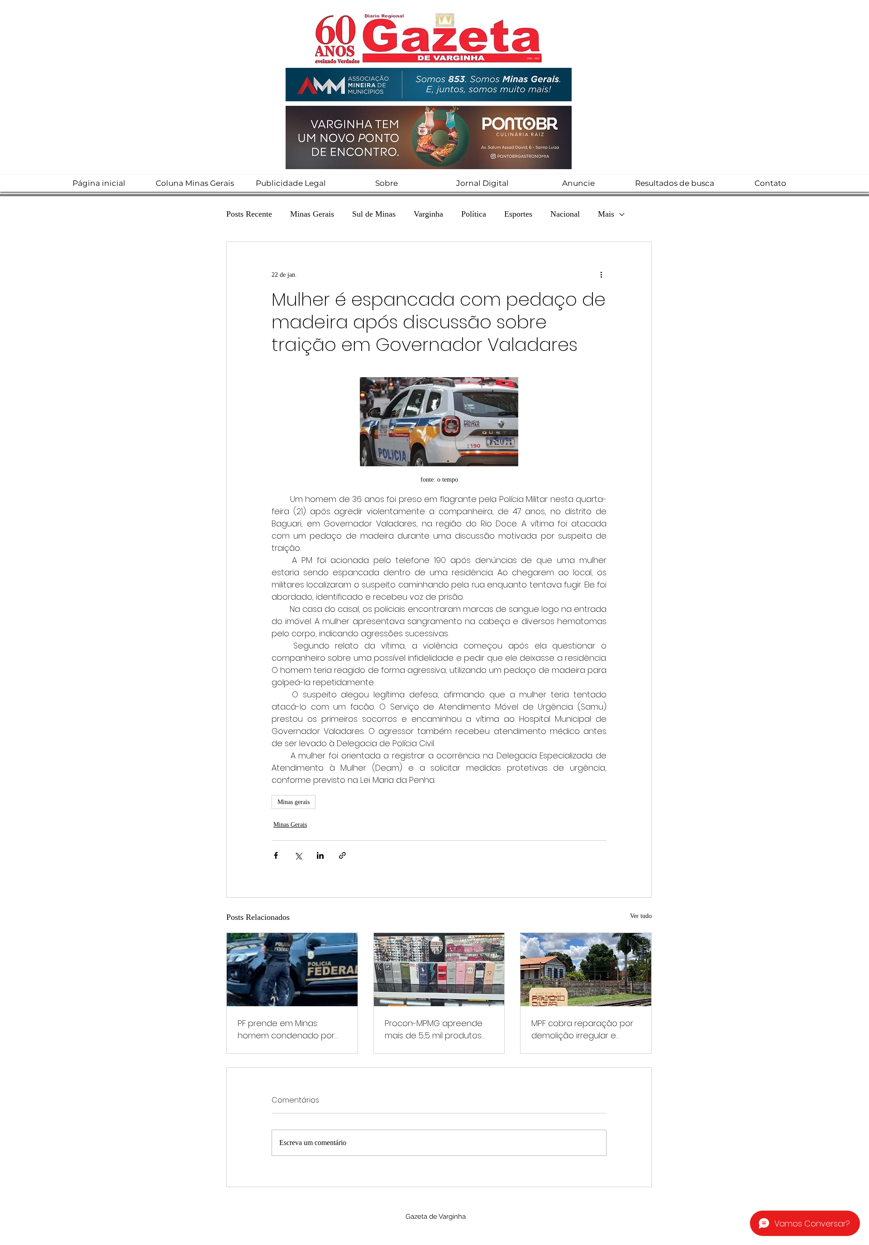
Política (473, 213)
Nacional (565, 213)
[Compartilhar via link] (342, 855)
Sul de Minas (374, 213)
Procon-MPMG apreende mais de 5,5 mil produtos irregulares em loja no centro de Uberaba (433, 1029)
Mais (606, 213)
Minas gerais (293, 802)
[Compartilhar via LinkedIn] (320, 855)
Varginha (428, 213)
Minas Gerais (312, 213)
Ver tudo (641, 916)
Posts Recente (249, 213)
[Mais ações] (601, 274)
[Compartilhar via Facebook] (276, 855)
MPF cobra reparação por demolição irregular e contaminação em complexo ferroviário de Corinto (582, 1029)
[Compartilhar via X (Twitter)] (298, 855)
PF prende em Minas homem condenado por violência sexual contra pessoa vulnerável (286, 1029)
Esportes (518, 213)
